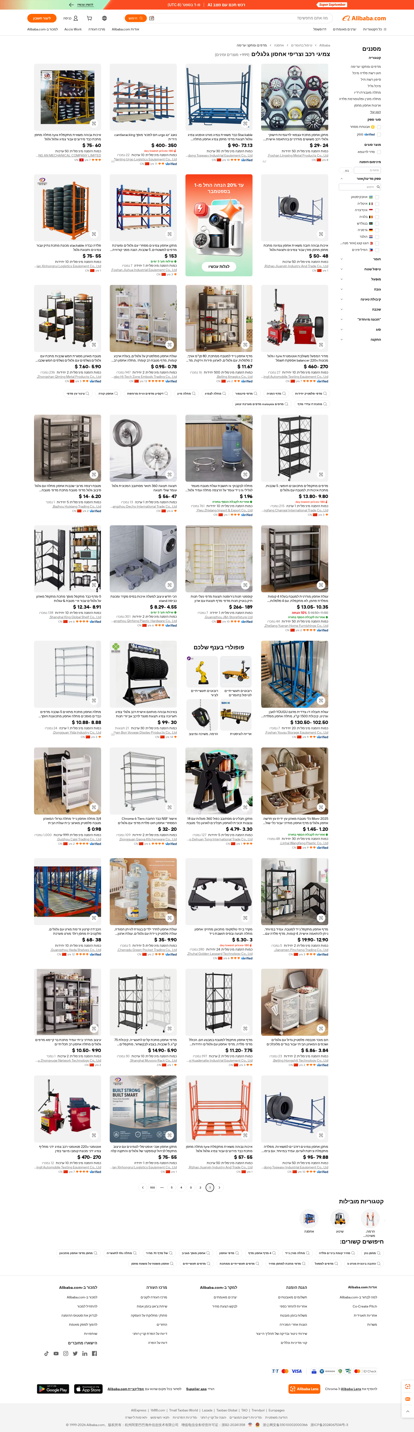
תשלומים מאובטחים (292, 1297)
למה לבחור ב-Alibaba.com (358, 1297)
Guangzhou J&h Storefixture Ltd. (228, 617)
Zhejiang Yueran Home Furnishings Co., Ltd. (296, 626)
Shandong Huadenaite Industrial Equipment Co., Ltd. (219, 1060)
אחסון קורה (105, 393)
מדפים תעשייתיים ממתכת (237, 1263)
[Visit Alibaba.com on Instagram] (66, 1353)
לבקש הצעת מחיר (224, 1306)
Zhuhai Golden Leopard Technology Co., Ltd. (220, 954)
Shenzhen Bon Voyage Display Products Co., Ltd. (143, 732)
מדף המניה (274, 393)
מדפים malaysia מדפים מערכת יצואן (259, 404)
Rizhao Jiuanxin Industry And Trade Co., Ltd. (296, 266)
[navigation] (360, 617)
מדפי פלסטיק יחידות (308, 393)
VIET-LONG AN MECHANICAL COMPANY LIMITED (67, 155)
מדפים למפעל (324, 1263)
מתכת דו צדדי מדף (310, 404)
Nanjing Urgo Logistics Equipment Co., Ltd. (145, 159)
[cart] (88, 19)
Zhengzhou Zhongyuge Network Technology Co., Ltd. (67, 1060)
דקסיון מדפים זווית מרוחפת (145, 393)
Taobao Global (226, 1410)
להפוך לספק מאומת (83, 1324)
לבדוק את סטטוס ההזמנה (79, 1315)
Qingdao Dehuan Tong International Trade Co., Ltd (219, 839)
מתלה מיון (184, 393)
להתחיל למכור (87, 1306)
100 (152, 1187)
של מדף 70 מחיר (157, 1253)
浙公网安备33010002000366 (285, 1425)
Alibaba (324, 45)
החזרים (162, 1324)
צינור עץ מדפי (76, 393)
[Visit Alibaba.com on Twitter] (75, 1353)
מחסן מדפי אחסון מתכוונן (76, 1253)
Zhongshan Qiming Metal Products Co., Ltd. (69, 377)
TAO (244, 1410)
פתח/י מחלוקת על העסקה (149, 1315)
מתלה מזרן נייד (295, 1253)
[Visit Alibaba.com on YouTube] (56, 1353)
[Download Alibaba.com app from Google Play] (53, 1389)
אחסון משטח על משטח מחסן (150, 1263)
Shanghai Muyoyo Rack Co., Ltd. (153, 1060)
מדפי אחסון (226, 1253)
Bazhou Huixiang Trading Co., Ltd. (76, 506)
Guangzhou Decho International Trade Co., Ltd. (143, 506)
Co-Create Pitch (365, 1306)
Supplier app (196, 1389)
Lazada (207, 1410)
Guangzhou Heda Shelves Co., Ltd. (75, 950)
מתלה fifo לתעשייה (119, 1253)
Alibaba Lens (351, 1389)
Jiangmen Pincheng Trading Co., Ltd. (301, 950)
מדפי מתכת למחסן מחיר (285, 1263)
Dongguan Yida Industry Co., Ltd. (77, 732)
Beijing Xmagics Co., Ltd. (234, 377)
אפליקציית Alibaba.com (126, 1389)
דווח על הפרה (157, 1343)
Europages (277, 1410)
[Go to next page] (142, 1187)
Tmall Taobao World (183, 1410)
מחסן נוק (370, 1253)
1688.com (157, 1410)
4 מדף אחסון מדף (259, 1253)
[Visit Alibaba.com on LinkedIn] (85, 1353)
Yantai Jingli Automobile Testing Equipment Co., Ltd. (294, 377)
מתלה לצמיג (213, 393)
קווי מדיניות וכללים (294, 1343)
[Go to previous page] (219, 1187)
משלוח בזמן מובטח (293, 1315)
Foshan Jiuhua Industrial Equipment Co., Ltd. (144, 270)
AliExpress (138, 1410)
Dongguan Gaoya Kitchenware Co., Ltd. (148, 839)
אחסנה (279, 45)
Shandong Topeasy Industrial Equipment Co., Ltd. (219, 155)
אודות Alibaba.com (362, 1287)
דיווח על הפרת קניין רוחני (149, 1334)
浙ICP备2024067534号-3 (329, 1425)
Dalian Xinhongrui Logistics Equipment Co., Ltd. (67, 266)
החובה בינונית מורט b (361, 1263)
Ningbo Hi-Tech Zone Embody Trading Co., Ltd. (143, 377)
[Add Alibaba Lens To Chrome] (304, 1389)
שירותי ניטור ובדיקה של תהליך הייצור (281, 1334)
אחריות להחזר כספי (293, 1306)
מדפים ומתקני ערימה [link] (252, 45)
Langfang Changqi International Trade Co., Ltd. (294, 510)
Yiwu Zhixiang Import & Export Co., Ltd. (224, 510)
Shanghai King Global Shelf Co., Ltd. (75, 617)
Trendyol (258, 1410)
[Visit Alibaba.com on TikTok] (46, 1353)
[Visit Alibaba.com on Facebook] (94, 1353)
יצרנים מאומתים (225, 1297)
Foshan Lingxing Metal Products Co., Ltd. (298, 155)
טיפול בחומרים (301, 45)
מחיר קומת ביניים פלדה (334, 1253)
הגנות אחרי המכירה (293, 1324)
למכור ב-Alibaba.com (82, 1297)
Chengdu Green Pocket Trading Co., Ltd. (147, 950)
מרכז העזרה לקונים (154, 1297)
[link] (408, 1386)
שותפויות (90, 1334)
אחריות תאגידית (365, 1315)
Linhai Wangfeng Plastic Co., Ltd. (304, 843)
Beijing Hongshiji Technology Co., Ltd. (300, 1060)
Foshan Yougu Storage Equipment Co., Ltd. (296, 732)
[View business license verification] (250, 1424)
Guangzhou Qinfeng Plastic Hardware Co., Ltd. (143, 621)
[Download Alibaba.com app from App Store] (88, 1389)
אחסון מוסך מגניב (193, 1253)
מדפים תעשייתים (194, 1263)
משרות (372, 1324)
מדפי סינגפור (244, 393)
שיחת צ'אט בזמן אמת (152, 1306)
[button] (152, 18)
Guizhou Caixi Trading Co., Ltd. (79, 839)
